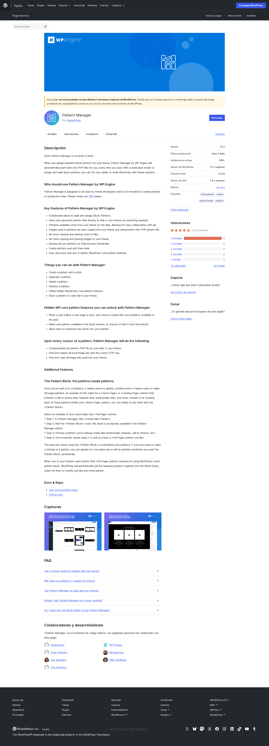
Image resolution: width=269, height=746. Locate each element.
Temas (65, 705)
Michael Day (116, 652)
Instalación (92, 134)
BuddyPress (217, 714)
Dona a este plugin (181, 318)
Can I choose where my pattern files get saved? (71, 571)
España (45, 729)
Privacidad (17, 714)
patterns (220, 201)
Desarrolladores (119, 709)
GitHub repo (56, 494)
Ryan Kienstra (59, 652)
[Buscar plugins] (45, 27)
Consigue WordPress (251, 5)
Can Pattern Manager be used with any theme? (71, 590)
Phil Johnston (58, 667)
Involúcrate (166, 700)
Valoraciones (71, 134)
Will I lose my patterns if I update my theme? (69, 580)
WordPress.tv (119, 714)
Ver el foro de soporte (183, 292)
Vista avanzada (180, 209)
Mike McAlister (117, 659)
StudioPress (74, 120)
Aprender (116, 700)
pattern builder (206, 201)
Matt (213, 705)
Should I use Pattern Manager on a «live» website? (73, 600)
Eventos (165, 705)
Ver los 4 (220, 187)
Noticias (16, 705)
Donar (165, 709)
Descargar (217, 117)
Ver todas (219, 265)
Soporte (220, 134)
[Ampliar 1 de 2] (97, 516)
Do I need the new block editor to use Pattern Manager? (77, 610)
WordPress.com (219, 700)
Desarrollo (111, 134)
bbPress (215, 709)
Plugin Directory (20, 15)
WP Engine (115, 645)
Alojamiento (18, 709)
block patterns (207, 194)
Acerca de (17, 700)
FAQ (91, 196)
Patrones (66, 714)
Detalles (52, 134)
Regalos (166, 714)
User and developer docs (63, 489)
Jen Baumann (58, 659)
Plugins (65, 709)
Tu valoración (178, 265)
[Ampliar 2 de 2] (157, 516)
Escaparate (68, 700)
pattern (220, 194)
